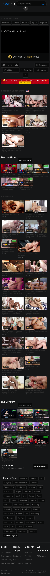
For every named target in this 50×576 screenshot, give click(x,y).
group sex (8, 492)
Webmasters (18, 563)
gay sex (34, 483)
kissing (16, 509)
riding (40, 522)
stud (18, 496)
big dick (21, 518)
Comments (43, 65)
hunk (6, 500)
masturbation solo (21, 483)
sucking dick (9, 518)
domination (21, 487)
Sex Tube (28, 552)
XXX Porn (28, 563)
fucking (33, 478)
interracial (6, 23)
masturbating (9, 531)
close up (27, 492)
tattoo (31, 496)
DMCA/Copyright (7, 563)
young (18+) (9, 487)
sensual (33, 500)
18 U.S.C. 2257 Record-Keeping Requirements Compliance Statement (34, 572)
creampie (28, 527)
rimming (19, 522)
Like (16, 65)
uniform (19, 514)
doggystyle (8, 514)
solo (12, 527)
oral (24, 496)
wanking (35, 505)
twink (27, 505)
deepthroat (8, 522)
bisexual (33, 531)
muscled (30, 518)
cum (6, 527)
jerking (14, 500)
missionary (35, 514)
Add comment (40, 466)
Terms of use (6, 552)
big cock (43, 23)
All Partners (41, 556)
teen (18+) (26, 509)
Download (42, 70)
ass (26, 514)
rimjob (18, 492)
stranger (7, 505)
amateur (25, 23)
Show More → (25, 160)
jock (41, 478)
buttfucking (30, 522)
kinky (40, 487)
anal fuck (18, 505)
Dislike (3, 65)
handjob (37, 492)
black (19, 527)
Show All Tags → (10, 536)
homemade (22, 531)
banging (7, 483)
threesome (8, 496)
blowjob (16, 23)
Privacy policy (6, 556)
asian (39, 496)
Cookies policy (6, 560)
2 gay (41, 500)
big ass (34, 23)
